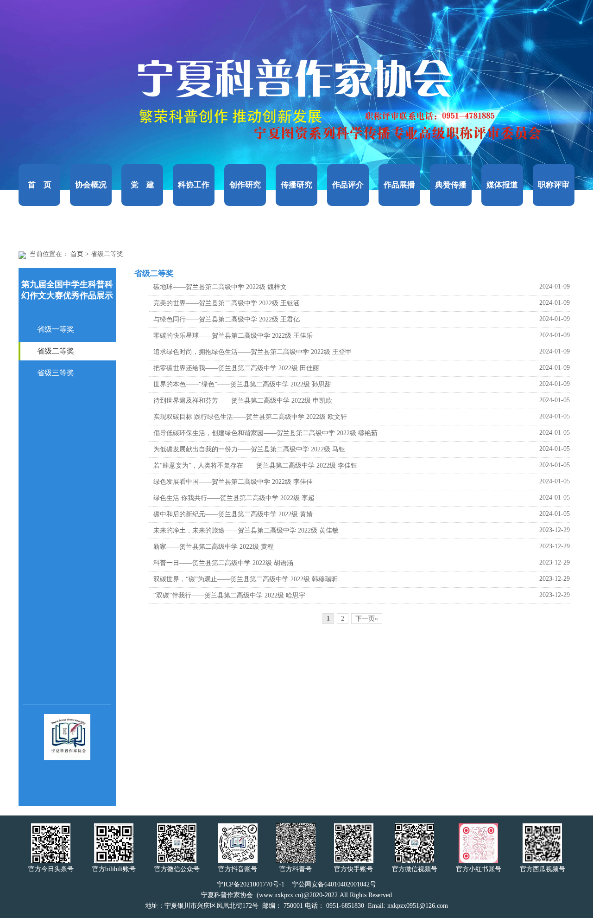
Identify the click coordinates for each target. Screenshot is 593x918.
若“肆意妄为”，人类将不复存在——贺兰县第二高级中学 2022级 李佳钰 (255, 465)
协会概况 (91, 184)
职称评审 (553, 184)
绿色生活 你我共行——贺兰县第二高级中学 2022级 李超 (234, 497)
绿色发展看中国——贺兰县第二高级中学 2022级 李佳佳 (233, 481)
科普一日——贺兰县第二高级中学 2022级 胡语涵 (223, 562)
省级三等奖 (55, 373)
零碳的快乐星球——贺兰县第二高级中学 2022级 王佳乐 (233, 335)
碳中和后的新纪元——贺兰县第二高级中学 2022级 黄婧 (233, 514)
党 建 (142, 184)
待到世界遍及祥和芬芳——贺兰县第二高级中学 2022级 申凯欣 (242, 400)
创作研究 (245, 184)
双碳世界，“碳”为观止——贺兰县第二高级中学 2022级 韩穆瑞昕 (245, 579)
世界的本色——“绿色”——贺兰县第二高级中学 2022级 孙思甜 (242, 384)
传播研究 (296, 184)
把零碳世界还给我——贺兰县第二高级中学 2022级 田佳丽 (236, 368)
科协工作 (193, 184)
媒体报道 (502, 184)
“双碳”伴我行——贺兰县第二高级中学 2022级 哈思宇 (229, 595)
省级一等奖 (55, 329)
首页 (76, 253)
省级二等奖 (55, 351)
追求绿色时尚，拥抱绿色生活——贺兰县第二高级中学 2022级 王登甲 (252, 351)
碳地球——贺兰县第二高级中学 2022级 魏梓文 (220, 286)
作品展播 (399, 184)
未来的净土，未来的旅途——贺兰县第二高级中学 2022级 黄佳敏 (246, 530)
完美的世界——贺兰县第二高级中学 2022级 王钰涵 (226, 303)
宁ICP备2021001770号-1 (250, 884)
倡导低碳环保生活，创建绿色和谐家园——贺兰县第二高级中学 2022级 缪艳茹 (265, 433)
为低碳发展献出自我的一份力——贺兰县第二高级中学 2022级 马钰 (249, 449)
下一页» (366, 618)
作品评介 (348, 184)
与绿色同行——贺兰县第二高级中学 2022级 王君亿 (226, 319)
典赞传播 (451, 184)
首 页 (39, 184)
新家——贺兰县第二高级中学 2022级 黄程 (213, 546)
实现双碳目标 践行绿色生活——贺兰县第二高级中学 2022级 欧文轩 (250, 416)
